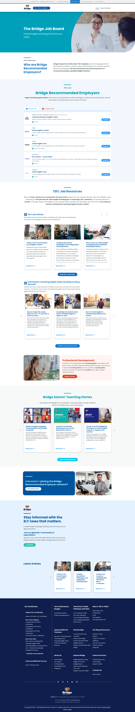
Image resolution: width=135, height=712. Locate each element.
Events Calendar (98, 645)
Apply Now (106, 119)
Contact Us (97, 670)
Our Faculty (57, 662)
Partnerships (78, 630)
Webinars (96, 641)
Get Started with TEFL (99, 620)
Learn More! (29, 545)
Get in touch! (97, 674)
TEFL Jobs (75, 1)
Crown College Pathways (81, 617)
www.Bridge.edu (75, 700)
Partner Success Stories (80, 641)
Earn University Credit (80, 613)
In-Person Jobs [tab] (49, 109)
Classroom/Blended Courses (36, 661)
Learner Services (99, 655)
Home (97, 8)
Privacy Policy (67, 709)
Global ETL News (98, 634)
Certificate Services (60, 613)
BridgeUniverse (78, 664)
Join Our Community (99, 643)
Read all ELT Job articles (67, 274)
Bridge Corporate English (81, 671)
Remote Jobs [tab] (32, 109)
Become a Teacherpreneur (62, 636)
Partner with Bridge (79, 638)
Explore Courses (70, 376)
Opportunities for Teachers (61, 631)
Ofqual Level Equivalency (61, 615)
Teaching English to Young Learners (36, 646)
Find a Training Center (32, 665)
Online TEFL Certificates (34, 612)
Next (107, 214)
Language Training (87, 1)
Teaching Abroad (59, 639)
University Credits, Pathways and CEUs (81, 607)
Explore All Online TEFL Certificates (36, 616)
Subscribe (96, 647)
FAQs (94, 615)
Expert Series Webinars (48, 1)
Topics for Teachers (99, 638)
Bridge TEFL (35, 1)
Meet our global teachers (68, 459)
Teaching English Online (33, 643)
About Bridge (100, 1)
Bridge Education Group (80, 659)
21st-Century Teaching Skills (34, 641)
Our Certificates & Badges (61, 607)
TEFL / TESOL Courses (40, 8)
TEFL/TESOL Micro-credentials (35, 635)
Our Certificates (31, 606)
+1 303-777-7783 (64, 700)
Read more (29, 266)
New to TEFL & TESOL (101, 606)
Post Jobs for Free (33, 489)
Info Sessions (96, 617)
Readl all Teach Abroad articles (68, 346)
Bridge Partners (78, 643)
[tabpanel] (67, 145)
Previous (102, 214)
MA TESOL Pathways (79, 615)
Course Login (96, 662)
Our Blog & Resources (101, 630)
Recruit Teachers (106, 8)
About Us (57, 655)
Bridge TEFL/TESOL (79, 662)
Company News (59, 664)
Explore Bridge (79, 655)
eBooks (95, 636)
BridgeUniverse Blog (63, 1)
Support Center (97, 664)
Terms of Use (106, 707)
